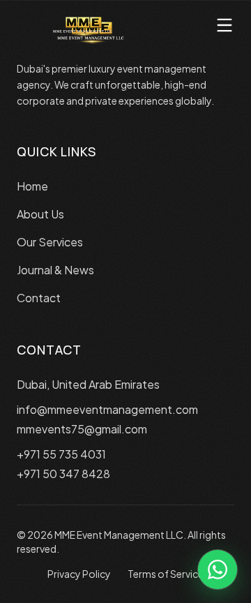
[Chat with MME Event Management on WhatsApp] (217, 569)
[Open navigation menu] (224, 25)
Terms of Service (166, 573)
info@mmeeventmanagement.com (107, 409)
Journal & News (55, 269)
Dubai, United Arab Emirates (88, 384)
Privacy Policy (79, 573)
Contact (39, 297)
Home (32, 186)
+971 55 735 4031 (61, 454)
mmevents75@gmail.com (82, 429)
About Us (40, 214)
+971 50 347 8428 (63, 473)
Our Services (50, 241)
